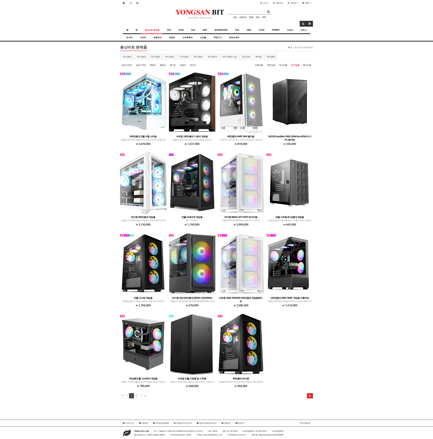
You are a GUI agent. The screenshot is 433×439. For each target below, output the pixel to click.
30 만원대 (127, 57)
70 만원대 (184, 57)
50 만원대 (155, 57)
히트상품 (259, 65)
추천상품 (271, 65)
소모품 (203, 37)
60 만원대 (169, 57)
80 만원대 (198, 57)
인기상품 (295, 65)
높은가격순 (127, 65)
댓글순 (183, 65)
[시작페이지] (123, 3)
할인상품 (307, 65)
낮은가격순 (141, 65)
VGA (257, 17)
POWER (276, 30)
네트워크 (243, 17)
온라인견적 (234, 37)
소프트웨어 (188, 37)
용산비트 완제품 (152, 30)
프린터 (172, 37)
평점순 (163, 65)
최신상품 (283, 65)
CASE (262, 30)
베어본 (259, 57)
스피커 (143, 37)
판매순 (153, 65)
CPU (264, 17)
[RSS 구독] (137, 3)
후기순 (173, 65)
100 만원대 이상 (229, 57)
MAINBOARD (221, 30)
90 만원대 (212, 57)
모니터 (129, 37)
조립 (235, 17)
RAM (251, 17)
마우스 (304, 30)
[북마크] (130, 3)
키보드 (290, 30)
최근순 (193, 65)
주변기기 (218, 37)
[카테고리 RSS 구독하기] (310, 395)
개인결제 (271, 57)
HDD (205, 30)
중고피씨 (246, 57)
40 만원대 (141, 57)
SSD (193, 30)
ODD (249, 30)
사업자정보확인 (278, 431)
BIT (200, 12)
